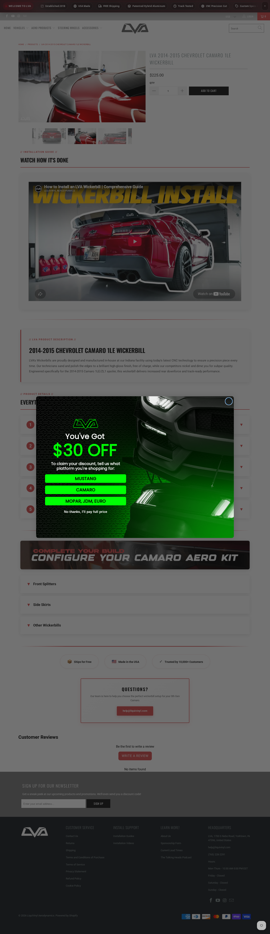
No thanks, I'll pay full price (85, 512)
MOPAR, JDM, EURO (85, 501)
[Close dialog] (228, 401)
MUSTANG (85, 478)
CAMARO (85, 490)
